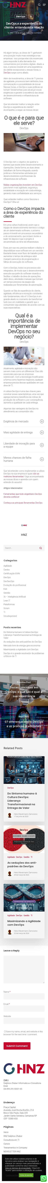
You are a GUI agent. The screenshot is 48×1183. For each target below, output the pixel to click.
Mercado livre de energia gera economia (22, 645)
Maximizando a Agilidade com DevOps (21, 649)
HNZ (11, 33)
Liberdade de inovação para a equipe (19, 445)
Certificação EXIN (12, 573)
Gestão (7, 593)
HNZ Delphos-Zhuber (13, 1136)
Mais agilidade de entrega (18, 432)
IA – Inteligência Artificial (15, 596)
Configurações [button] (12, 1175)
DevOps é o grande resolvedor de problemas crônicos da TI (24, 654)
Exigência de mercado (16, 421)
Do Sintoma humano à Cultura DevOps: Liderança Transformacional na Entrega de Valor (23, 635)
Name (7, 992)
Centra (6, 569)
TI (31, 16)
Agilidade (8, 566)
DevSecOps (9, 581)
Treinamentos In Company (15, 1147)
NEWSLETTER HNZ (12, 1151)
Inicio (6, 1132)
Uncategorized (10, 616)
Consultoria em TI (11, 1140)
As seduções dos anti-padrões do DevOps (23, 642)
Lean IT (7, 600)
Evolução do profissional (15, 585)
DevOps (20, 16)
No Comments (36, 33)
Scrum (6, 608)
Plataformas (9, 604)
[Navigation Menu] (44, 4)
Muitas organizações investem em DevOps (23, 185)
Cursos (7, 1144)
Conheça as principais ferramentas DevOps (23, 503)
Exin (5, 589)
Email (7, 1004)
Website (7, 1016)
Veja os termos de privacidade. (18, 1168)
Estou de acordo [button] (26, 1175)
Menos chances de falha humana (17, 459)
